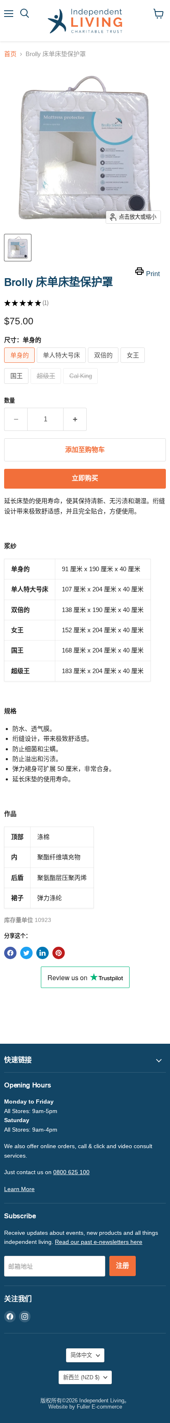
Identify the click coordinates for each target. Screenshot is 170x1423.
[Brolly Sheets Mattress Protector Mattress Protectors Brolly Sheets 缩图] (18, 247)
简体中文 (81, 1355)
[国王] (17, 385)
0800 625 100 (71, 1172)
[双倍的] (104, 364)
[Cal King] (81, 385)
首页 (10, 53)
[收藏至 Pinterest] (58, 953)
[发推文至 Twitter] (26, 953)
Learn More (19, 1189)
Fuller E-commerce (99, 1407)
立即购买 (85, 478)
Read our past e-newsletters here (98, 1242)
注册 (122, 1265)
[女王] (133, 364)
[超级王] (47, 385)
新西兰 (81, 1377)
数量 (9, 400)
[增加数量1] (75, 419)
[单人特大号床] (62, 364)
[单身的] (20, 364)
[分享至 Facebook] (10, 953)
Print (153, 273)
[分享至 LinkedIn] (42, 953)
